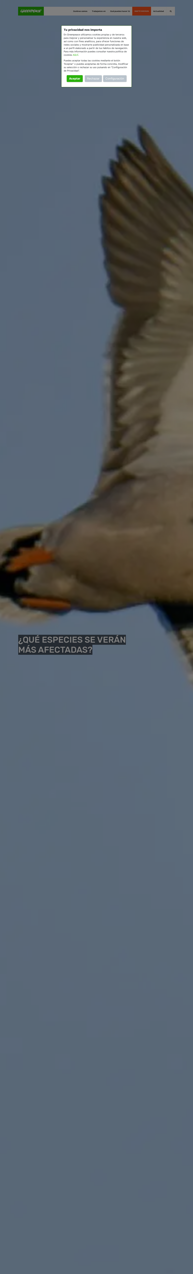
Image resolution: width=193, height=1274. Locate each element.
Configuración (114, 78)
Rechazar (93, 78)
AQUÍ (75, 54)
